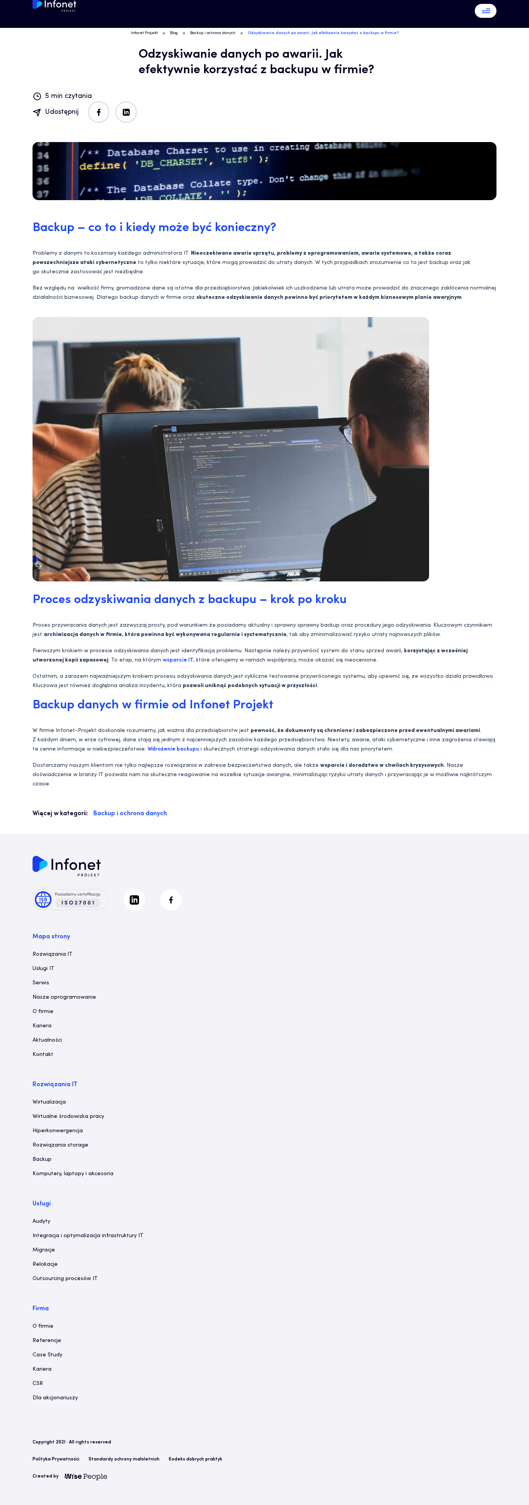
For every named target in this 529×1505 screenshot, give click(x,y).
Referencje (47, 1341)
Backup (42, 1159)
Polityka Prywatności (56, 1459)
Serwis (41, 983)
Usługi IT (43, 969)
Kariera (42, 1026)
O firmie (43, 1012)
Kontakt (43, 1055)
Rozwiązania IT (52, 954)
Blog (174, 33)
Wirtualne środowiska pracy (68, 1116)
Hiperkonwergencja (58, 1131)
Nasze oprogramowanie (64, 997)
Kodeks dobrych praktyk (195, 1459)
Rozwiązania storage (60, 1145)
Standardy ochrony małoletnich (124, 1459)
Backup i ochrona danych (212, 33)
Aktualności (47, 1040)
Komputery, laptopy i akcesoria (73, 1174)
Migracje (44, 1250)
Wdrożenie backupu (173, 749)
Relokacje (45, 1264)
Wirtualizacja (49, 1102)
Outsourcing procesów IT (65, 1279)
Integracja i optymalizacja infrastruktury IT (88, 1236)
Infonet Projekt (144, 33)
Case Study (47, 1355)
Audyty (41, 1221)
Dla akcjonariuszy (55, 1398)
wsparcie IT (178, 660)
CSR (38, 1384)
